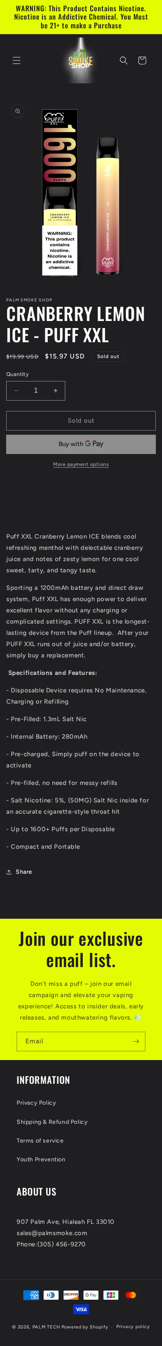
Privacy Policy (36, 1102)
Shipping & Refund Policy (52, 1121)
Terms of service (40, 1140)
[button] (16, 60)
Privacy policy (133, 1326)
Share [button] (24, 871)
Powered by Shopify (84, 1327)
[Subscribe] (136, 1041)
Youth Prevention (41, 1159)
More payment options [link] (81, 464)
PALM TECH (46, 1327)
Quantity (17, 374)
